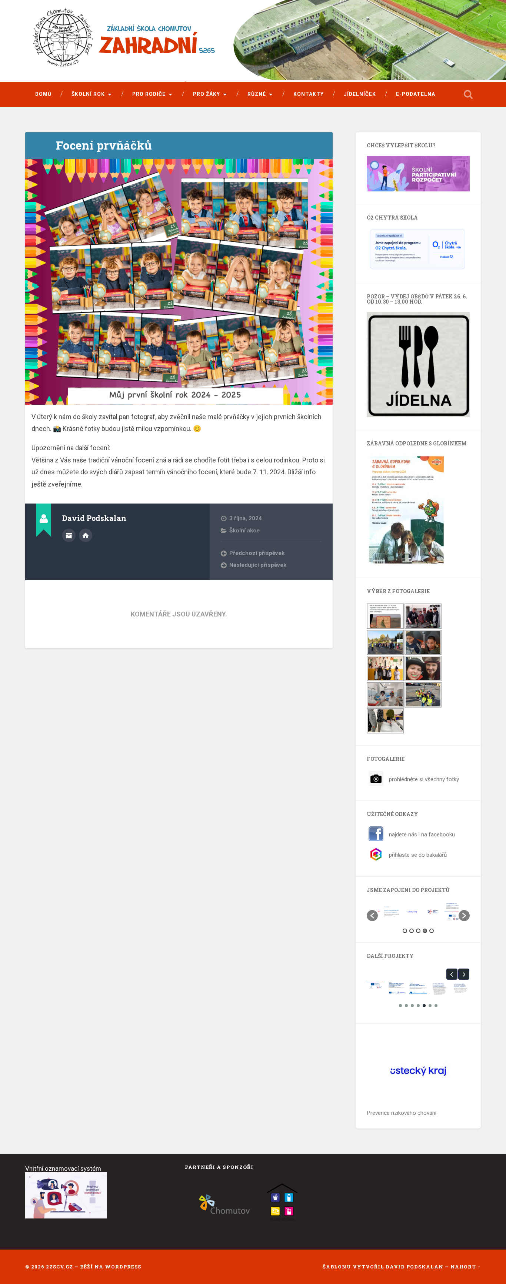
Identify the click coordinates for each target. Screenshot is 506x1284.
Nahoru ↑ (465, 1267)
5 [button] (431, 931)
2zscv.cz (59, 1267)
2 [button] (411, 931)
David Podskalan (415, 1267)
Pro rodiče (149, 94)
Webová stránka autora (85, 535)
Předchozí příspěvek (256, 553)
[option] (388, 912)
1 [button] (405, 931)
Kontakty (308, 94)
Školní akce (244, 530)
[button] (372, 915)
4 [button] (425, 931)
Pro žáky (206, 94)
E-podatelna (415, 94)
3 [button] (418, 931)
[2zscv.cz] (179, 41)
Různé (256, 94)
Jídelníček (360, 94)
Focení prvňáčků (104, 145)
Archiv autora (69, 535)
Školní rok (88, 94)
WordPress (123, 1267)
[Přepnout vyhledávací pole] (468, 94)
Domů (43, 94)
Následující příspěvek (257, 565)
